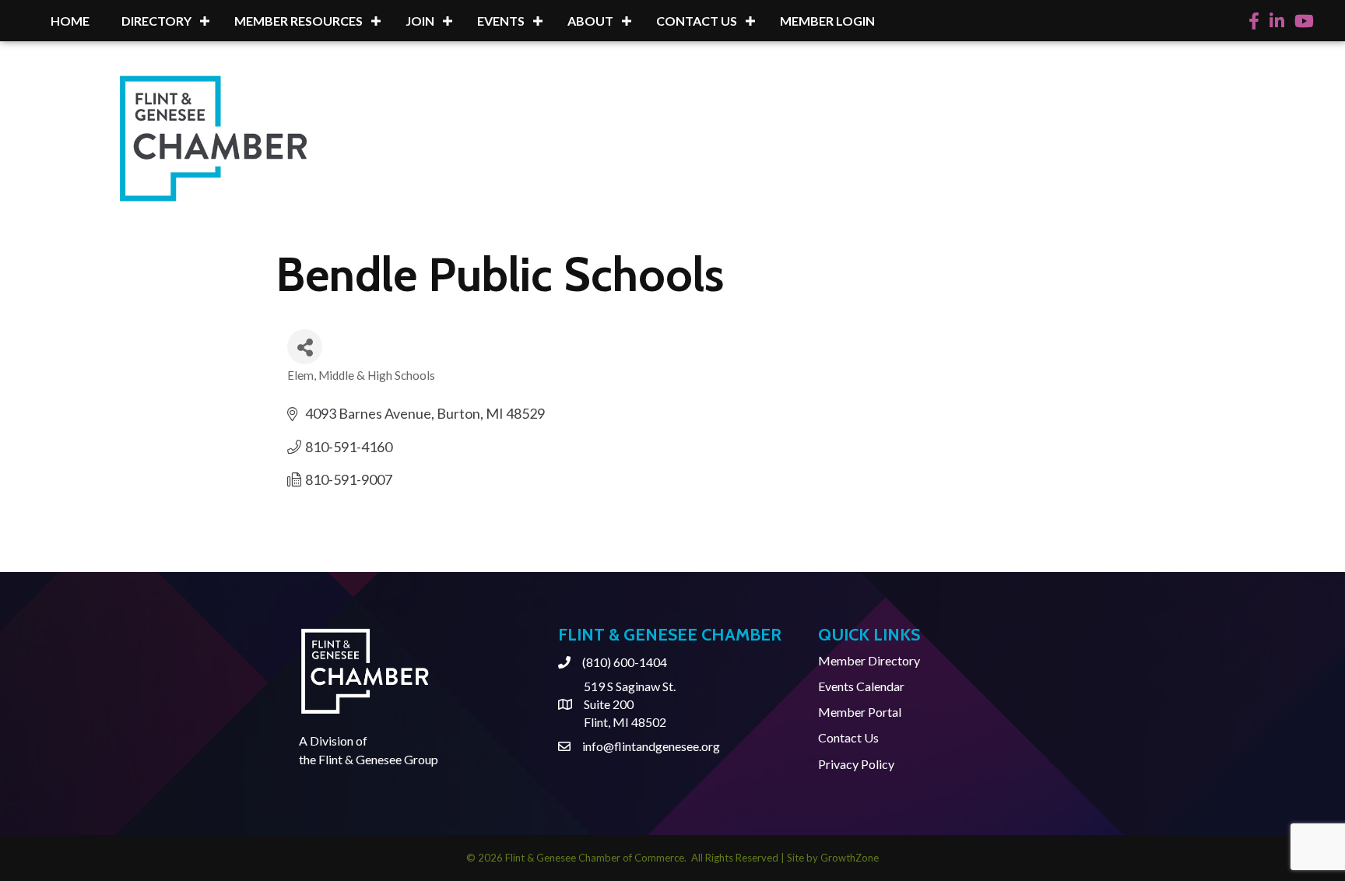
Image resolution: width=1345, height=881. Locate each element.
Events (501, 20)
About (590, 20)
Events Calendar (861, 686)
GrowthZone (849, 857)
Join (420, 20)
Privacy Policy (856, 763)
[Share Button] (304, 346)
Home (70, 20)
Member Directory (869, 660)
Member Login (827, 20)
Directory (156, 20)
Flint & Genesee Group (378, 759)
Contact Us (696, 20)
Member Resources (298, 20)
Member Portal (859, 711)
